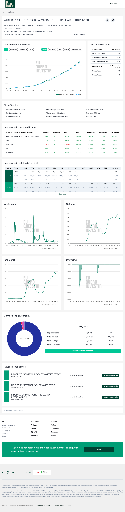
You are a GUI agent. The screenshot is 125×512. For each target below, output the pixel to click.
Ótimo (44, 49)
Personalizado (76, 49)
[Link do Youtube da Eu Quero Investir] (13, 472)
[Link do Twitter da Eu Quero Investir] (18, 472)
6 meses (52, 49)
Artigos (34, 425)
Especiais (34, 436)
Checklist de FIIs (6, 428)
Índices (53, 436)
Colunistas (55, 429)
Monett (4, 436)
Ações (53, 425)
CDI (6, 49)
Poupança (23, 49)
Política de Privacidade (44, 505)
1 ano (59, 49)
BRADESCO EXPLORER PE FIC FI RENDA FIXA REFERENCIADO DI (30, 396)
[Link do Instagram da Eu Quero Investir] (8, 472)
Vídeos (33, 429)
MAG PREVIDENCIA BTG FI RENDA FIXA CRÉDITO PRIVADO (36, 374)
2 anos (66, 49)
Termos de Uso (59, 505)
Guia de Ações (6, 430)
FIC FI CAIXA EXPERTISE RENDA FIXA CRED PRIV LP (33, 385)
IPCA (31, 49)
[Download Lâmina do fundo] (107, 20)
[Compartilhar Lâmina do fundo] (113, 20)
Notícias (54, 422)
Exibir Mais (62, 194)
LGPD (69, 505)
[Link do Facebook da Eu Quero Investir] (3, 472)
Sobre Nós (35, 422)
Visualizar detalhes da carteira (83, 351)
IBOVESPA (13, 49)
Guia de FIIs (5, 433)
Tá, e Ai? (34, 432)
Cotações (54, 432)
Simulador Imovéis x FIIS (8, 425)
